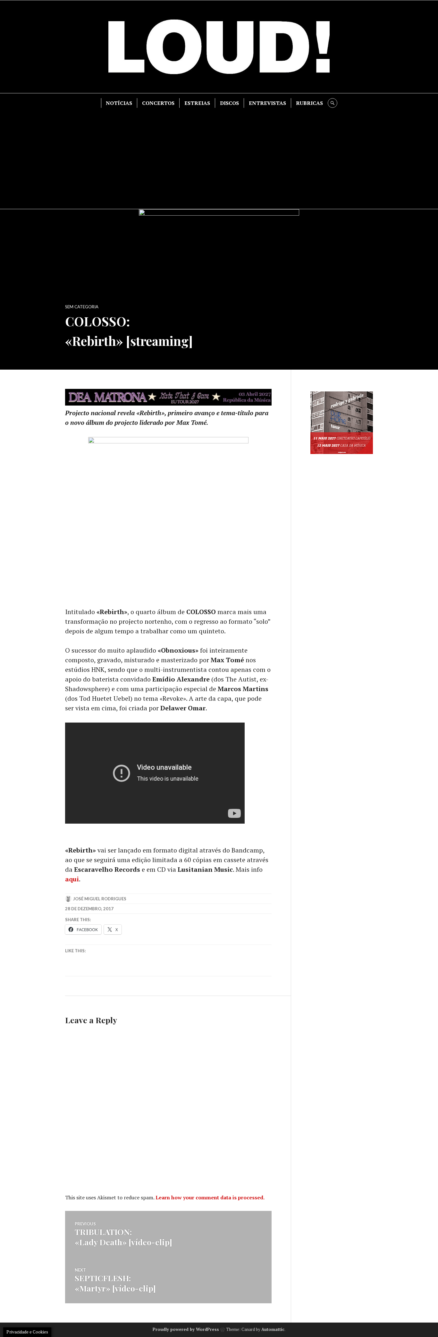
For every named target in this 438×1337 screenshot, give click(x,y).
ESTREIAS (197, 103)
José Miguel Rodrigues (99, 898)
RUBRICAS (309, 103)
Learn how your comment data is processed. (210, 1197)
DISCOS (229, 103)
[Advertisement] (219, 156)
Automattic (272, 1329)
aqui (72, 879)
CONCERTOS (158, 103)
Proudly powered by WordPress (186, 1329)
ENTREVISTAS (267, 103)
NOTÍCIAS (119, 103)
